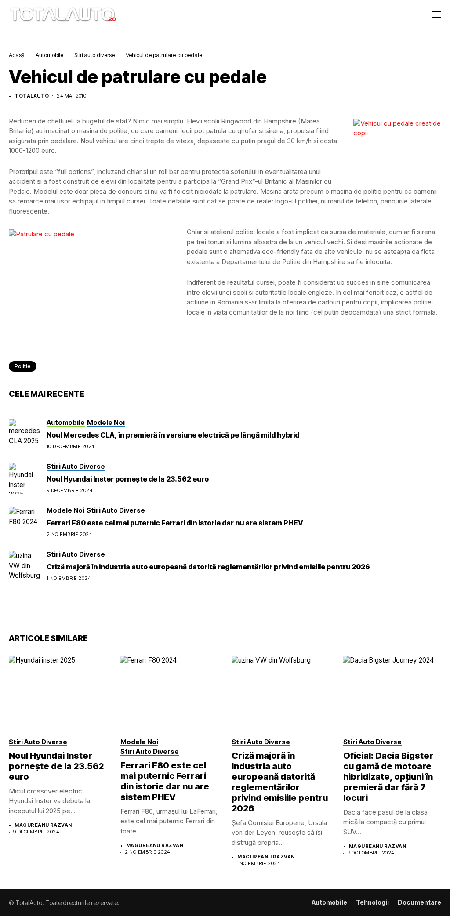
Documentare (419, 902)
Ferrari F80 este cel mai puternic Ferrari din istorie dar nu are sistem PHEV (175, 522)
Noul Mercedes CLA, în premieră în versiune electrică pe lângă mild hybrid (173, 435)
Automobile (49, 54)
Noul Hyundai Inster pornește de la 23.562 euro (128, 478)
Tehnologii (372, 902)
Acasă (17, 54)
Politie (23, 366)
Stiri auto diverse (94, 54)
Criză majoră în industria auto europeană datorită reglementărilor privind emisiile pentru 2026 (208, 566)
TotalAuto (32, 96)
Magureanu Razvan (43, 825)
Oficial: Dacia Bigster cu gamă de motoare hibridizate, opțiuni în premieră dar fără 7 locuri (388, 776)
